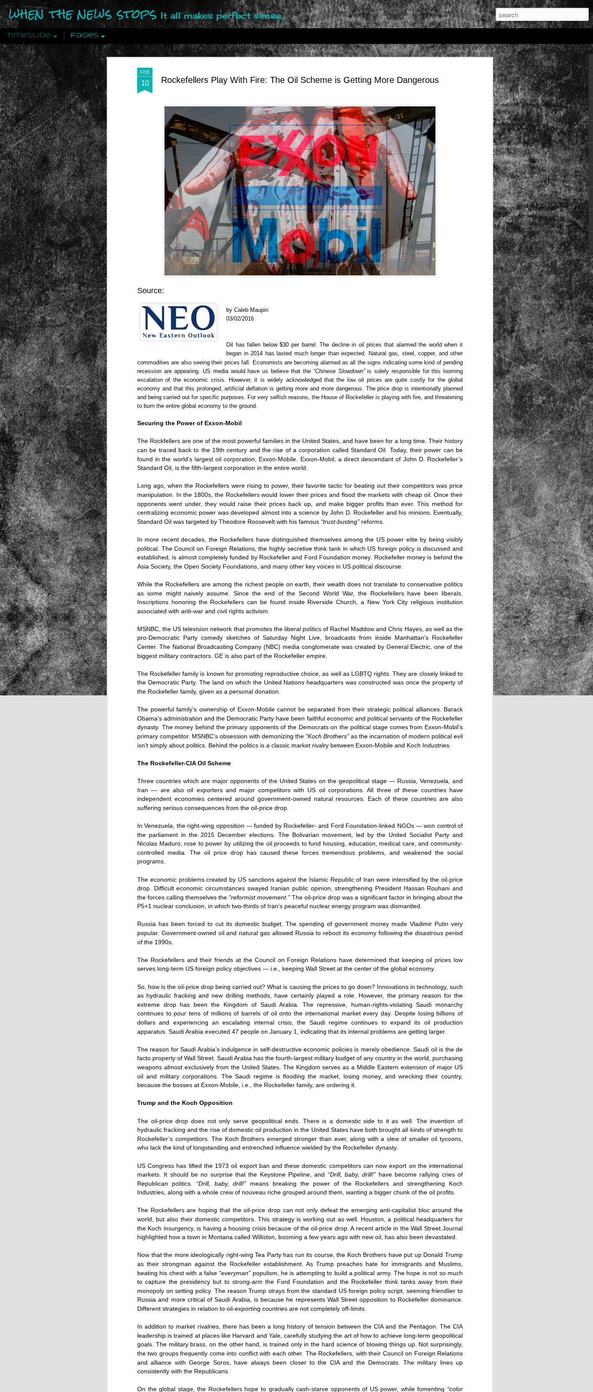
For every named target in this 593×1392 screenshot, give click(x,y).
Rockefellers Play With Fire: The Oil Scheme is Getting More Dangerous (300, 80)
